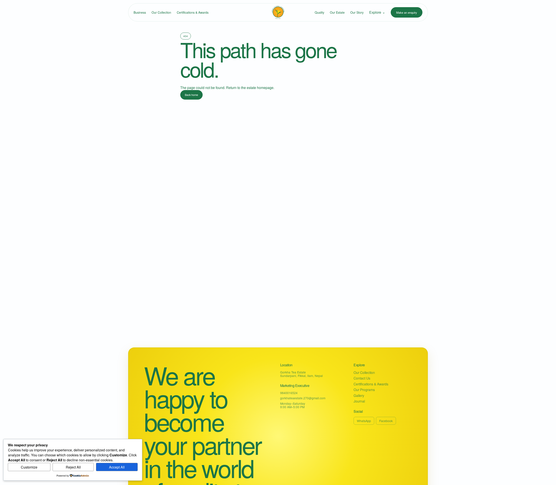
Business (140, 12)
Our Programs (364, 390)
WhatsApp (364, 421)
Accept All (117, 467)
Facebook (386, 421)
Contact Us (362, 378)
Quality (319, 12)
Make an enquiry (406, 12)
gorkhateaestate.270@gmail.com (302, 398)
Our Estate (337, 12)
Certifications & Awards (192, 12)
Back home (191, 95)
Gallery (359, 395)
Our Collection (161, 12)
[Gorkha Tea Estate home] (278, 12)
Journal (359, 401)
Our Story (357, 12)
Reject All (73, 467)
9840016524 (289, 393)
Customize (29, 467)
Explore (377, 12)
